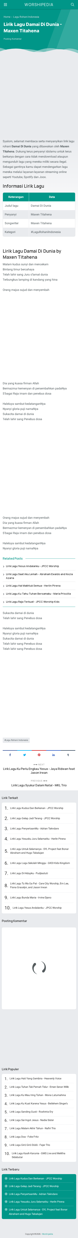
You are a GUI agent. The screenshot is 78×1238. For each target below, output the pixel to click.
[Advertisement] (39, 97)
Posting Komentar (13, 39)
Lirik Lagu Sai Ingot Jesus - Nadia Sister (32, 1120)
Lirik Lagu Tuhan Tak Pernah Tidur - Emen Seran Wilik (39, 1086)
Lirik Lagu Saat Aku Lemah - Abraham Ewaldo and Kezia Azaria (39, 576)
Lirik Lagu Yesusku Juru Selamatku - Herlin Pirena (38, 838)
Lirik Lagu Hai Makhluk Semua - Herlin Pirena (33, 585)
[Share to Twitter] (24, 754)
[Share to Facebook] (10, 754)
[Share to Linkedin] (53, 754)
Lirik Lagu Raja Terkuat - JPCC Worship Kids (32, 601)
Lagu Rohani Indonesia (17, 740)
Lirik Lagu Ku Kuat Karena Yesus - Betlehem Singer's (39, 1103)
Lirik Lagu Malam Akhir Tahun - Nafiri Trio (33, 1128)
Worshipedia (39, 4)
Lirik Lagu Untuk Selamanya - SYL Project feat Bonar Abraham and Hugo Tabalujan (39, 850)
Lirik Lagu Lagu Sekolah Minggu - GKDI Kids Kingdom (40, 863)
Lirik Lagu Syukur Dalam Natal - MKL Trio (39, 785)
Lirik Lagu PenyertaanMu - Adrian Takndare (34, 828)
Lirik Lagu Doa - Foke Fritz (24, 1136)
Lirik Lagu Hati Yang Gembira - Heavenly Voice (35, 1078)
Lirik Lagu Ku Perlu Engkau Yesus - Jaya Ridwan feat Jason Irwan (39, 771)
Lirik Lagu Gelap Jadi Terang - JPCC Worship (35, 818)
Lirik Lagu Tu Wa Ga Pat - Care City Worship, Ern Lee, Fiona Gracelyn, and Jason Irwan (39, 885)
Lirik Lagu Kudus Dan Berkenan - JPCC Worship (36, 808)
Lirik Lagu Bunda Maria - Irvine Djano (30, 897)
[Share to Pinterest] (39, 754)
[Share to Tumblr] (68, 754)
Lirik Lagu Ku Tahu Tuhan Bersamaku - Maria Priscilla (38, 593)
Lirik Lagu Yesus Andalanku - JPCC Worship (32, 566)
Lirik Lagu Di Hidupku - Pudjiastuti (29, 873)
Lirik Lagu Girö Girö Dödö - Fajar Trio (30, 1144)
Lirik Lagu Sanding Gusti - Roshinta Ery (31, 1111)
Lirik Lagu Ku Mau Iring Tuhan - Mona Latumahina (38, 1095)
